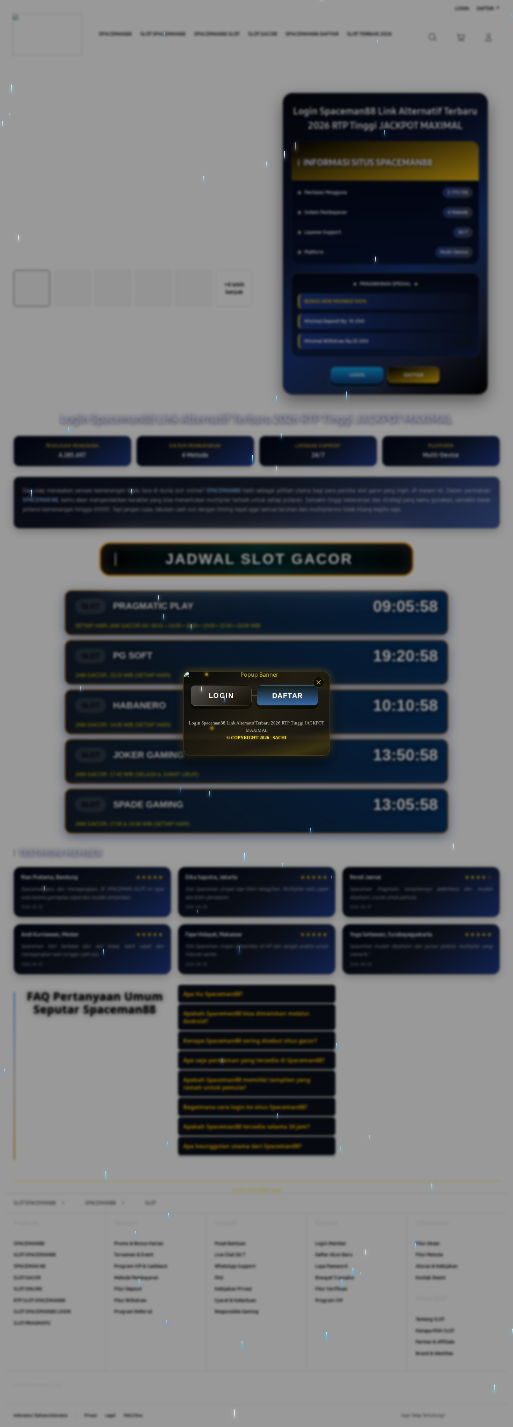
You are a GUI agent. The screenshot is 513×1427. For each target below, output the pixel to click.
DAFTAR (287, 695)
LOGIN (221, 695)
